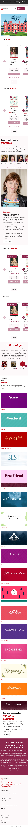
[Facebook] (2, 808)
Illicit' (2, 564)
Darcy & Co (4, 527)
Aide (2, 796)
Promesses (3, 660)
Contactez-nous (5, 800)
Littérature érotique (5, 583)
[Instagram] (4, 808)
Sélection (3, 698)
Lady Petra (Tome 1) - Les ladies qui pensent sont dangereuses (13, 269)
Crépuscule (3, 509)
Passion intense (4, 640)
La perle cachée (13, 110)
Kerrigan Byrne (14, 66)
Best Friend (3, 488)
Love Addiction (4, 622)
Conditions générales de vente (6, 820)
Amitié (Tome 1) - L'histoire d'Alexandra (13, 62)
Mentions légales (3, 822)
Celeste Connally (15, 273)
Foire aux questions (6, 798)
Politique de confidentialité (5, 815)
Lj (1, 603)
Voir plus (14, 82)
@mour (2, 409)
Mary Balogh (14, 114)
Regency (3, 679)
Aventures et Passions (6, 448)
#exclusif (3, 429)
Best (2, 468)
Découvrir (6, 734)
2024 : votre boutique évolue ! (8, 793)
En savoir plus (7, 241)
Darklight (3, 546)
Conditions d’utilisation (4, 817)
